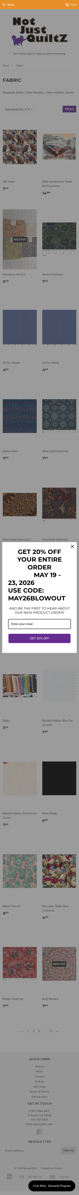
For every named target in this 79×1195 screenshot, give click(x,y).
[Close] (72, 546)
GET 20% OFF (39, 638)
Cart (73, 4)
